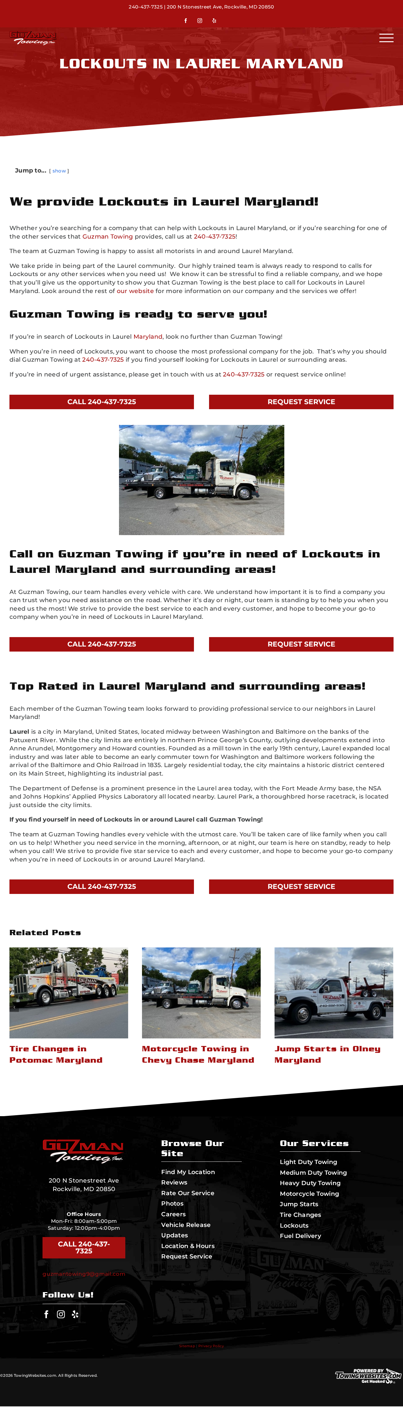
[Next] (388, 1007)
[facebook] (46, 1314)
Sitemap (187, 1346)
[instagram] (61, 1314)
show (59, 171)
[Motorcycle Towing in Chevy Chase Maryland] (68, 992)
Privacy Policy (211, 1346)
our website (135, 291)
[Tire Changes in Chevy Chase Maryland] (334, 992)
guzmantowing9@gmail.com (84, 1273)
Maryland (147, 336)
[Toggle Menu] (386, 38)
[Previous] (14, 1007)
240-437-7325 (145, 7)
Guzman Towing (107, 236)
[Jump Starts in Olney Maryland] (201, 992)
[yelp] (75, 1314)
